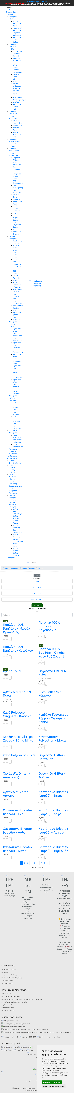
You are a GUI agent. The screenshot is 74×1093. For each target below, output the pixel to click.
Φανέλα (16, 102)
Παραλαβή (25, 913)
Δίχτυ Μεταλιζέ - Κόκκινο (51, 693)
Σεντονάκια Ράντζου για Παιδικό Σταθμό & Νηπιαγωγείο (18, 296)
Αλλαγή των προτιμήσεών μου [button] (53, 1086)
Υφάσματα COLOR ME (17, 106)
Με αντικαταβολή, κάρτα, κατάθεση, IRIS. (46, 890)
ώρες (28, 1029)
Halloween (17, 442)
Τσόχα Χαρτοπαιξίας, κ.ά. (18, 134)
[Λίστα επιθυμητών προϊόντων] (47, 563)
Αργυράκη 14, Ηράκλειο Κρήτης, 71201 (18, 1023)
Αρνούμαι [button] (57, 1082)
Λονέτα (15, 130)
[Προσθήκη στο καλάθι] (4, 639)
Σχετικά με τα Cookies (8, 1010)
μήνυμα (67, 947)
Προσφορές (11, 558)
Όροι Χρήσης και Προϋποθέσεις (11, 996)
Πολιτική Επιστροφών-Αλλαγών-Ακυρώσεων (15, 1002)
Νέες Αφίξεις (11, 12)
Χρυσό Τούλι (12, 671)
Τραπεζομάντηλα (19, 100)
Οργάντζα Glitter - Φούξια (51, 775)
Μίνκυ (15, 262)
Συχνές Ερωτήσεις (7, 980)
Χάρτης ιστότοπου (7, 983)
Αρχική (5, 568)
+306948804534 (26, 1032)
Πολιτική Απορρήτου (7, 1007)
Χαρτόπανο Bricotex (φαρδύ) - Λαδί (18, 830)
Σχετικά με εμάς (6, 993)
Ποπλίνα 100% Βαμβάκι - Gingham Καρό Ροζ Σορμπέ (52, 652)
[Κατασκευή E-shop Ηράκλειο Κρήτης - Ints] (27, 1088)
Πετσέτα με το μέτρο (16, 76)
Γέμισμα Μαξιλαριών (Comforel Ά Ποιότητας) (13, 479)
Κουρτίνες (16, 128)
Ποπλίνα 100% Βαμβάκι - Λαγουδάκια (49, 626)
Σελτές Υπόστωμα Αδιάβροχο (17, 285)
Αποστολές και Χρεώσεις (9, 969)
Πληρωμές (4, 972)
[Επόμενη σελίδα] (51, 862)
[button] (33, 620)
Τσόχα (15, 227)
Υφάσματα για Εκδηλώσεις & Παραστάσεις (18, 347)
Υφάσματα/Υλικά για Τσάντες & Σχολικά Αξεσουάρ (17, 386)
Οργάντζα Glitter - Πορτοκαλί (51, 757)
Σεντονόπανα (18, 97)
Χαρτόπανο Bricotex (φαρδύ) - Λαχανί (53, 830)
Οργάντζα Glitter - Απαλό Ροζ (16, 775)
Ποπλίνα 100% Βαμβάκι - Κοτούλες (18, 648)
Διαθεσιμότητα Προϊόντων (9, 975)
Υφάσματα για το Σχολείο (13, 324)
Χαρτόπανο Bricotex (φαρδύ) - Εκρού (53, 793)
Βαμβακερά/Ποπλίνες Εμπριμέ (17, 53)
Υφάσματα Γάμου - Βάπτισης (13, 398)
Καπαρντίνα (17, 123)
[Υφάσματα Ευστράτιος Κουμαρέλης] (37, 283)
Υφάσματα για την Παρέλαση (13, 451)
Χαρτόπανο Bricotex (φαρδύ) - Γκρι (18, 812)
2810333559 (21, 1029)
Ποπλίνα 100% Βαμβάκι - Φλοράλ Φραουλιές (16, 628)
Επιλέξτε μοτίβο (37, 593)
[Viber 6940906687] (48, 1037)
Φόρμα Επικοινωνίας (11, 1021)
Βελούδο (16, 121)
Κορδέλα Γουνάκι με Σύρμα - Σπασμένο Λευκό (53, 718)
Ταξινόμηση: (37, 611)
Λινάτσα (16, 213)
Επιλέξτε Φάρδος (37, 599)
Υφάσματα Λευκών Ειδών (13, 46)
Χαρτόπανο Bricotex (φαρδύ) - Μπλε (18, 849)
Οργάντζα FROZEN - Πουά (18, 693)
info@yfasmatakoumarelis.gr (16, 1026)
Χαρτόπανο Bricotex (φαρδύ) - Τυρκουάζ (53, 849)
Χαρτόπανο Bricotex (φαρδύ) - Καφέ (53, 812)
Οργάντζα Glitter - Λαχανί (16, 793)
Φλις (15, 310)
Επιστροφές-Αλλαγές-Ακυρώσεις (11, 978)
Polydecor (16, 158)
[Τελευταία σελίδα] (53, 862)
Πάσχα (15, 444)
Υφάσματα (11, 14)
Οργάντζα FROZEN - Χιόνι (53, 673)
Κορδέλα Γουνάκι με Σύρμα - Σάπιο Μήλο (18, 738)
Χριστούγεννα (18, 447)
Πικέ (15, 81)
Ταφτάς (16, 218)
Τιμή (37, 581)
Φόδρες (16, 42)
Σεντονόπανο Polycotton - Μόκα (52, 738)
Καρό (15, 204)
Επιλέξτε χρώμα (37, 587)
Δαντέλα (16, 26)
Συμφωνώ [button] (46, 1082)
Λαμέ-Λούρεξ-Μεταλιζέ (16, 208)
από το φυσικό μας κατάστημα (29, 915)
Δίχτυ (15, 197)
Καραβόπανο (17, 202)
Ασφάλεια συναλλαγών (8, 1005)
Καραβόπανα (17, 125)
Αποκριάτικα (17, 440)
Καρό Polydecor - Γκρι (19, 755)
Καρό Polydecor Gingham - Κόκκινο (17, 714)
